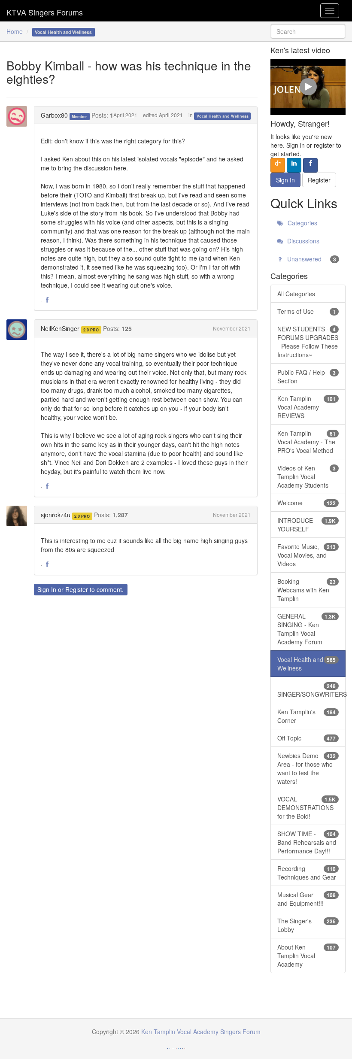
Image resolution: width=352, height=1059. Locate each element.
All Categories (296, 293)
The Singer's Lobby (306, 925)
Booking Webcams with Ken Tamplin (306, 590)
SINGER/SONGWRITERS (311, 690)
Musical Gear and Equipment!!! (306, 898)
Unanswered (310, 259)
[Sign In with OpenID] (277, 165)
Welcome (306, 502)
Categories (301, 222)
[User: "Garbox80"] (19, 116)
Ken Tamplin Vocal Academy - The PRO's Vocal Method (306, 442)
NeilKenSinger (60, 328)
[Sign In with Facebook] (310, 165)
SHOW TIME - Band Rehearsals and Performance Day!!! (306, 842)
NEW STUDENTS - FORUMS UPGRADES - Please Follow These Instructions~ (307, 342)
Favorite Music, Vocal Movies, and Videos (306, 555)
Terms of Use (306, 311)
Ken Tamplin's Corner (306, 716)
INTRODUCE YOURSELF (306, 524)
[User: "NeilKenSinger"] (19, 329)
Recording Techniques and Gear (306, 872)
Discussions (302, 241)
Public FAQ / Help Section (306, 376)
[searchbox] (308, 31)
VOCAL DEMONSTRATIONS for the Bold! (306, 807)
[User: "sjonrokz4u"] (19, 516)
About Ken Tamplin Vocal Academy (306, 955)
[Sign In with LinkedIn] (294, 165)
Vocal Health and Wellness (223, 115)
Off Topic (306, 738)
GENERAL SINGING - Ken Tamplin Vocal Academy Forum (306, 629)
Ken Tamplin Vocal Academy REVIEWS (306, 407)
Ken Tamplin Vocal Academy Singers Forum (44, 10)
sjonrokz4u (55, 514)
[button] (47, 300)
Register (76, 589)
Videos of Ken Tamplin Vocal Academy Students (306, 476)
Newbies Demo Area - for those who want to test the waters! (306, 768)
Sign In (46, 589)
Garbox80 (54, 115)
